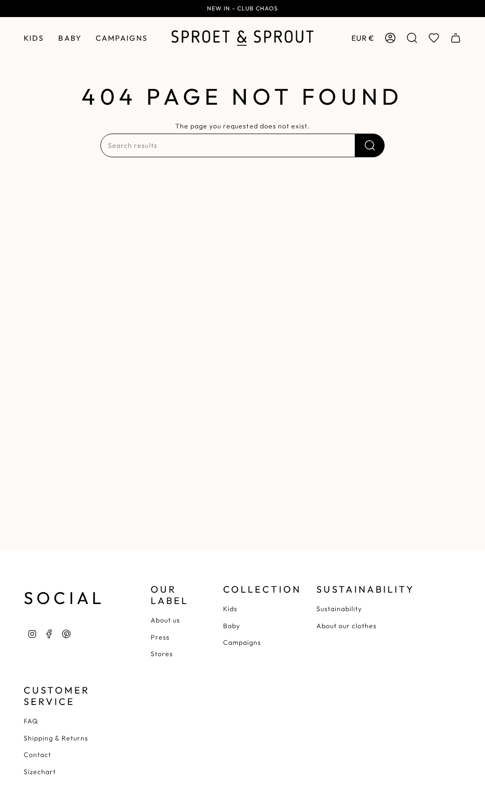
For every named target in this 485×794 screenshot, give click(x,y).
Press (160, 637)
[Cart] (456, 38)
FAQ (31, 721)
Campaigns (242, 642)
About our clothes (346, 626)
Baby (231, 626)
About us (165, 620)
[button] (34, 38)
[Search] (370, 145)
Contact (37, 754)
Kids (230, 609)
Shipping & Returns (56, 738)
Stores (162, 654)
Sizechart (40, 771)
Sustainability (339, 609)
